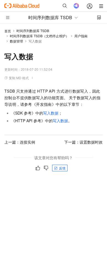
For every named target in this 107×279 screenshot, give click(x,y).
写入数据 (50, 113)
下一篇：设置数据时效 (83, 142)
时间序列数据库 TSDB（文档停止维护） (39, 35)
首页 (7, 31)
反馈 (62, 168)
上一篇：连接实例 (19, 142)
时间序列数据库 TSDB (32, 30)
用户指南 (81, 35)
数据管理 (16, 41)
